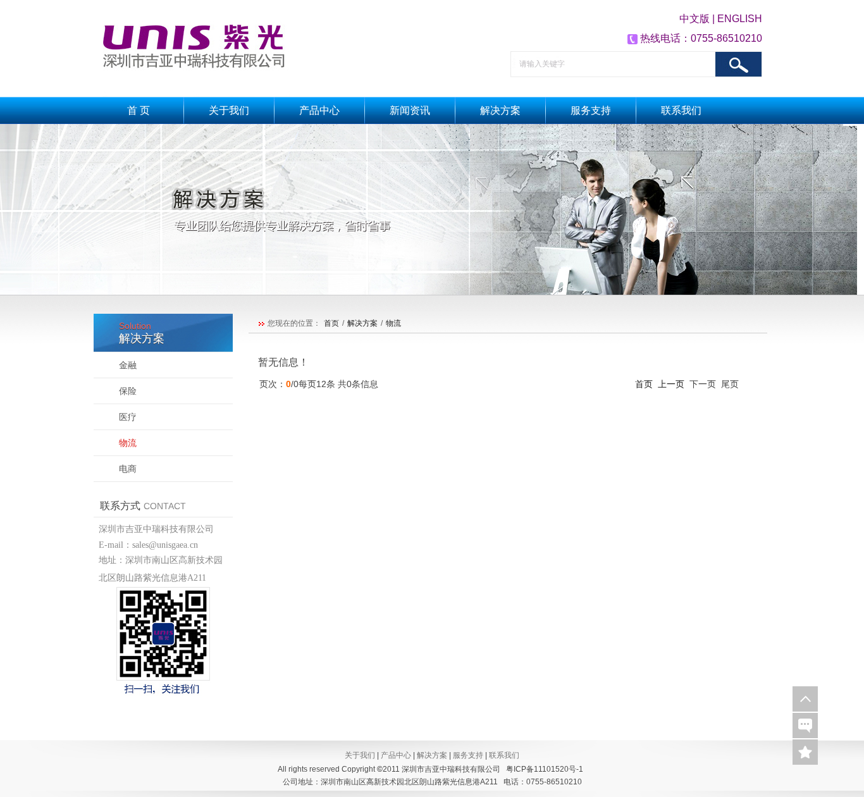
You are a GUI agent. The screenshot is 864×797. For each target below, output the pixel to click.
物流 (393, 323)
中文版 (695, 18)
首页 (331, 323)
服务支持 (591, 110)
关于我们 (229, 110)
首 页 (138, 110)
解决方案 (500, 110)
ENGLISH (739, 18)
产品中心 (319, 110)
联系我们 (681, 110)
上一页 (669, 384)
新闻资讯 (410, 110)
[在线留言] (805, 725)
